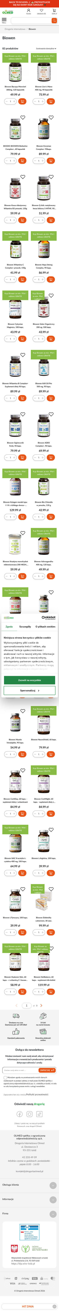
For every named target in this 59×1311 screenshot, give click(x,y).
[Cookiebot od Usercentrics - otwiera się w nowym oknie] (42, 618)
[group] (29, 3)
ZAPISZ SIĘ (45, 1070)
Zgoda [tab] (9, 626)
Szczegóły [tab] (25, 626)
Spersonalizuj (27, 690)
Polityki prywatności (37, 1094)
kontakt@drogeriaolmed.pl (29, 1171)
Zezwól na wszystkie (29, 680)
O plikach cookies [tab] (45, 626)
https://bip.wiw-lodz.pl (23, 1264)
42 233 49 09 (29, 1157)
